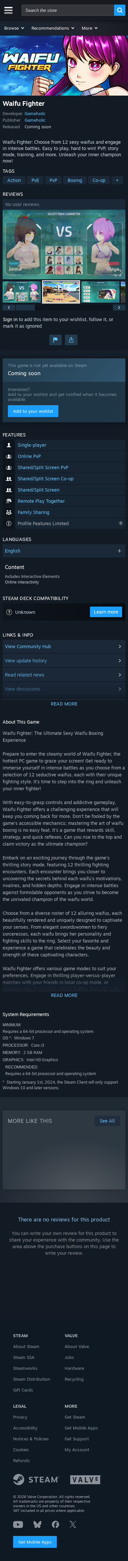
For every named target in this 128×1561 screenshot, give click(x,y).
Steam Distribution (31, 1379)
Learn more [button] (106, 612)
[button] (14, 28)
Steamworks (25, 1368)
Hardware (74, 1368)
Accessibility (25, 1427)
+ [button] (117, 180)
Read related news (24, 674)
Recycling (74, 1379)
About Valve (77, 1346)
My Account (77, 1449)
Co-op (99, 180)
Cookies (21, 1449)
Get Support (77, 1438)
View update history (26, 660)
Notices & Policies (31, 1438)
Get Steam (75, 1417)
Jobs (69, 1357)
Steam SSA (23, 1357)
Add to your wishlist (33, 411)
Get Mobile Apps (35, 1542)
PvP (53, 180)
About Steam (26, 1346)
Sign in (10, 319)
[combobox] (68, 10)
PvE (35, 180)
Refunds (21, 1460)
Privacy (20, 1417)
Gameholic (35, 113)
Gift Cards (23, 1390)
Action (14, 180)
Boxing (75, 180)
